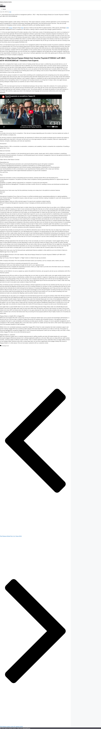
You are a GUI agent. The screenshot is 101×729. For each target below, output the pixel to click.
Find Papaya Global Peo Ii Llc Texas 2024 (11, 536)
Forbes (10, 27)
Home (4, 9)
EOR (67, 27)
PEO (22, 27)
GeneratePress (26, 728)
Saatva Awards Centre (6, 2)
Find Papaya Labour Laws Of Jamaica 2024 (11, 726)
